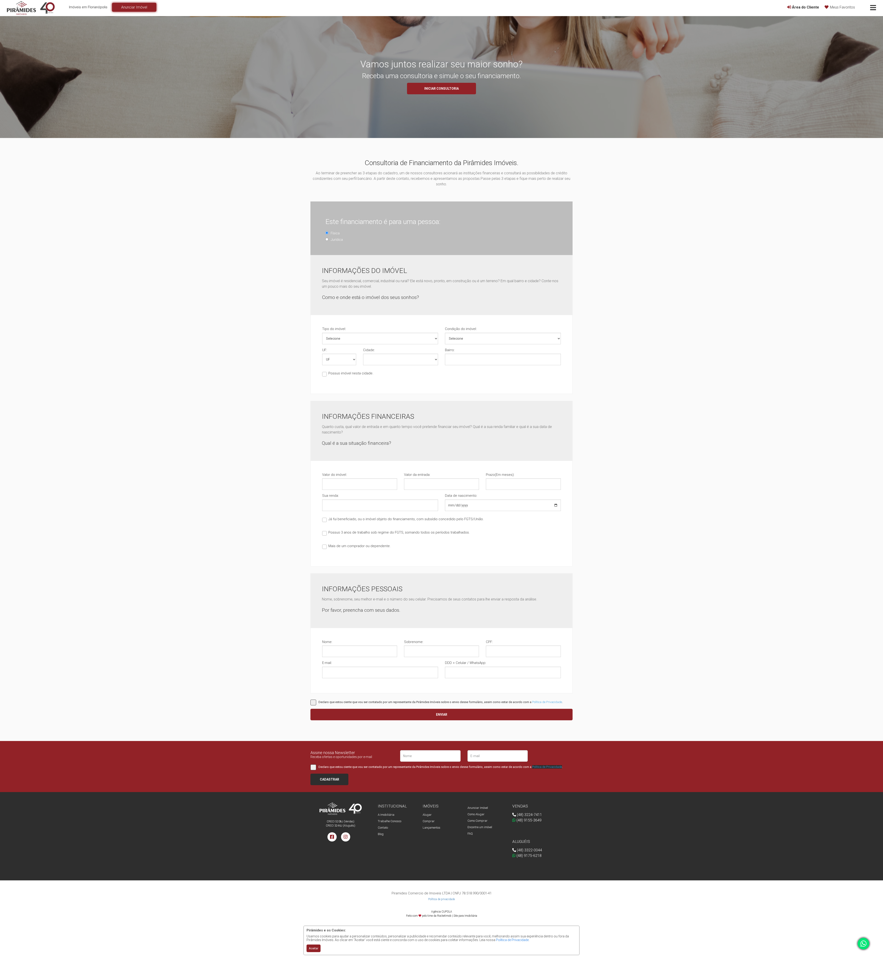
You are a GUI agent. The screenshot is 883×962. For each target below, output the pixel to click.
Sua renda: (330, 496)
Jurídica (337, 240)
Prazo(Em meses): (500, 475)
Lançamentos (431, 827)
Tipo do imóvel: (334, 329)
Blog (381, 834)
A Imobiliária (386, 814)
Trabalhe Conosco (389, 821)
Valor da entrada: (417, 475)
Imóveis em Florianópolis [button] (88, 7)
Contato (383, 827)
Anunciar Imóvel (477, 808)
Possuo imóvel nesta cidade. (350, 373)
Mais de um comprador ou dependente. (359, 546)
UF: (324, 350)
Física (335, 233)
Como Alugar (476, 814)
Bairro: (450, 350)
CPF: (489, 642)
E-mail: (327, 663)
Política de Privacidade (512, 940)
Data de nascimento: (461, 496)
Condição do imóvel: (461, 329)
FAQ (470, 833)
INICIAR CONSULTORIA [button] (441, 88)
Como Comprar (477, 820)
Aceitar (313, 948)
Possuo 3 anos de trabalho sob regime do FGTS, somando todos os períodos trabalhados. (399, 532)
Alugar (427, 814)
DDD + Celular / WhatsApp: (465, 663)
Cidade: (369, 350)
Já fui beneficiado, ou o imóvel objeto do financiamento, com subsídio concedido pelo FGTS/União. (406, 519)
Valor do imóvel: (334, 475)
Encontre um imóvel (479, 827)
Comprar (429, 821)
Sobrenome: (413, 642)
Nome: (327, 642)
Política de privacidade (441, 899)
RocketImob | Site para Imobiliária (457, 915)
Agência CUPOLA (441, 911)
